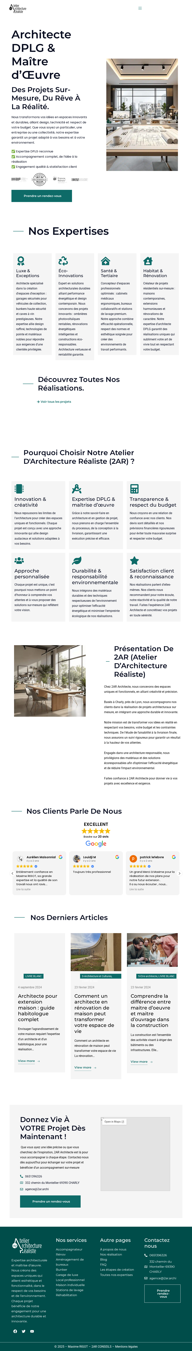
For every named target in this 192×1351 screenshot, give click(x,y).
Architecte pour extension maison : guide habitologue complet (37, 1007)
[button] (140, 8)
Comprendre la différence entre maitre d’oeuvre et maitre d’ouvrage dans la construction (151, 1010)
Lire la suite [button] (23, 889)
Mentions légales (126, 1346)
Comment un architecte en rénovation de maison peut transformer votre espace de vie (94, 1013)
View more (26, 1061)
